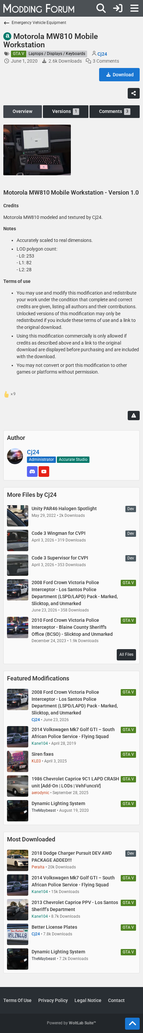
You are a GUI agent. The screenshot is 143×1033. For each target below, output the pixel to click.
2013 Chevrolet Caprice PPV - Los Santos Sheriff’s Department (75, 906)
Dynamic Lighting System (58, 803)
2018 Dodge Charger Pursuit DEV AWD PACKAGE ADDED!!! (72, 856)
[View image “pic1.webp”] (37, 150)
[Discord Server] (32, 471)
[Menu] (134, 8)
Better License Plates (54, 927)
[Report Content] (134, 415)
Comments (113, 111)
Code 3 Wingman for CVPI (58, 533)
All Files (126, 654)
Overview (22, 111)
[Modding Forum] (38, 8)
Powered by (71, 1023)
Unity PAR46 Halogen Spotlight (64, 508)
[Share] (134, 93)
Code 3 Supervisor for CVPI (60, 557)
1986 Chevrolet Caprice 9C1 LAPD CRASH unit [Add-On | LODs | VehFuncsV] (75, 782)
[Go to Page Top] (132, 1024)
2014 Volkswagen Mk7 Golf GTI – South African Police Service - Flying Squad (73, 733)
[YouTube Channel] (44, 471)
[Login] (117, 8)
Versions (64, 111)
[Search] (101, 8)
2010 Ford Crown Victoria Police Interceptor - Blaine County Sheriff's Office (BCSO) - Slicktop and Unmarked (72, 626)
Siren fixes (43, 754)
